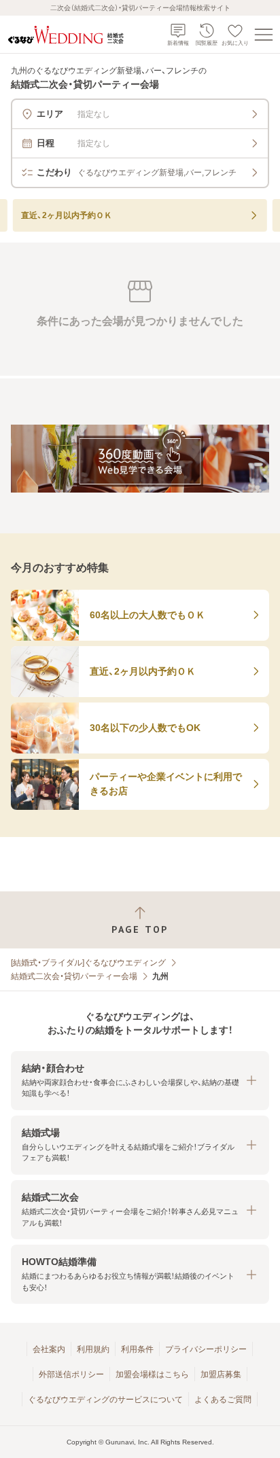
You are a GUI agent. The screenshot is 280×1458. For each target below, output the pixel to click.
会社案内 (49, 1349)
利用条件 (137, 1349)
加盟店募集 (220, 1374)
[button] (140, 1080)
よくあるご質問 (222, 1399)
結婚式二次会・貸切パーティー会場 (74, 976)
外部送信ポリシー (71, 1374)
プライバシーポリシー (206, 1349)
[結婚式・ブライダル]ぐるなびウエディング (88, 962)
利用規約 (93, 1349)
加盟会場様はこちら (152, 1374)
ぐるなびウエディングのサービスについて (105, 1399)
